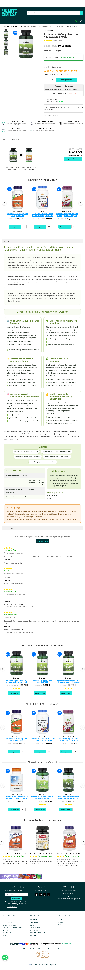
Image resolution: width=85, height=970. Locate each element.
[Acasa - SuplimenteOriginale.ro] (12, 13)
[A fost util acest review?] (22, 563)
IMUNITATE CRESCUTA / (32, 26)
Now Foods (17, 212)
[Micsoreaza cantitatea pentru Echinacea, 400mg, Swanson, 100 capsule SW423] (45, 79)
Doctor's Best (16, 794)
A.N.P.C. (6, 930)
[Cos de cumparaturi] (81, 21)
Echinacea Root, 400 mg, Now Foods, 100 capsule (17, 215)
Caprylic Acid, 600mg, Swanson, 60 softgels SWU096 (42, 797)
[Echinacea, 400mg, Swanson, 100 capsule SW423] (26, 44)
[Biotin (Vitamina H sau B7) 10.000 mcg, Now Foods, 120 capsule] (69, 838)
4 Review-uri (57, 40)
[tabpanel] (26, 44)
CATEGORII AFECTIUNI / (15, 26)
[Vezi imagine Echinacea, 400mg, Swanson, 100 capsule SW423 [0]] (6, 33)
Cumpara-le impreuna (72, 159)
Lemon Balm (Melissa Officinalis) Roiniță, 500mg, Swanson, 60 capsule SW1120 (68, 798)
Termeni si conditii (9, 925)
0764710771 (70, 893)
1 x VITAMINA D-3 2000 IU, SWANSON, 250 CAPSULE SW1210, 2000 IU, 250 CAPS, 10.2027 (29, 168)
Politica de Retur (9, 922)
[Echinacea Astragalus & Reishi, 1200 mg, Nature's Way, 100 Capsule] (67, 198)
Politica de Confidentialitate (12, 906)
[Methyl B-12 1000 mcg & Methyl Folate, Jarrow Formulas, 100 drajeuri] (42, 838)
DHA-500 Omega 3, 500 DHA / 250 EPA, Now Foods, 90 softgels (25, 853)
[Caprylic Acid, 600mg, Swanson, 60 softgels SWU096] (42, 779)
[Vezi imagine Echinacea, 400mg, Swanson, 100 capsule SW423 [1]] (6, 42)
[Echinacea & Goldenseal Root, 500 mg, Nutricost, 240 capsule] (42, 198)
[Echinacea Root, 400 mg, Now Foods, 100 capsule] (18, 198)
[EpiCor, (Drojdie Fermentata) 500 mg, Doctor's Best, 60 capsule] (16, 779)
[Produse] (3, 21)
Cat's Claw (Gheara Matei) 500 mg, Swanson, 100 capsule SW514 (17, 681)
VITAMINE (33, 920)
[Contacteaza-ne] (75, 21)
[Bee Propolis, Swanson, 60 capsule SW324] (42, 663)
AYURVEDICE (34, 930)
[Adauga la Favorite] (24, 227)
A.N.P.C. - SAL (7, 933)
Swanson (16, 678)
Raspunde (7, 560)
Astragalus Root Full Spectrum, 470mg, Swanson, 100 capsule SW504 (68, 681)
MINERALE (34, 925)
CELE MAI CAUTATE (36, 916)
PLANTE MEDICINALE (37, 933)
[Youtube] (40, 894)
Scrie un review (42, 541)
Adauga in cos (66, 80)
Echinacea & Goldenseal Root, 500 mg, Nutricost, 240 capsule (42, 215)
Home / (4, 26)
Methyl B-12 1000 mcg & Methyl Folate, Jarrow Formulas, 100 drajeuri (54, 853)
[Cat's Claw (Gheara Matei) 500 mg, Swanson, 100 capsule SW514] (16, 663)
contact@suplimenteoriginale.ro (68, 898)
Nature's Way (67, 212)
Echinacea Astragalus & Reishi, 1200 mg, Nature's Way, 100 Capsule (67, 215)
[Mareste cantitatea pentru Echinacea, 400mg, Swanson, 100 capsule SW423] (52, 79)
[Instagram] (48, 894)
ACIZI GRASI (34, 922)
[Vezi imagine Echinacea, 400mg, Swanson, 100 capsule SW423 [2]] (6, 51)
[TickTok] (44, 894)
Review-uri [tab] (8, 528)
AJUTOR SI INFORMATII (10, 916)
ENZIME (33, 935)
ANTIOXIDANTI (35, 928)
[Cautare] (81, 13)
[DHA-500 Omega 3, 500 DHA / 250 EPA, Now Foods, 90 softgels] (15, 838)
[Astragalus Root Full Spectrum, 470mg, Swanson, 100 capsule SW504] (68, 663)
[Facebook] (36, 894)
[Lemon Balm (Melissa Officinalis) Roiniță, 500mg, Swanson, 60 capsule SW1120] (68, 779)
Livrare (5, 920)
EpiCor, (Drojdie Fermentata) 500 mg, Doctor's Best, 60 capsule (16, 797)
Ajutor (5, 935)
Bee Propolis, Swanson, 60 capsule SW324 (42, 681)
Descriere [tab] (6, 241)
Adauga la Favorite (52, 115)
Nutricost (42, 212)
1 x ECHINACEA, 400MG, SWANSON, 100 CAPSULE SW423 (13, 168)
